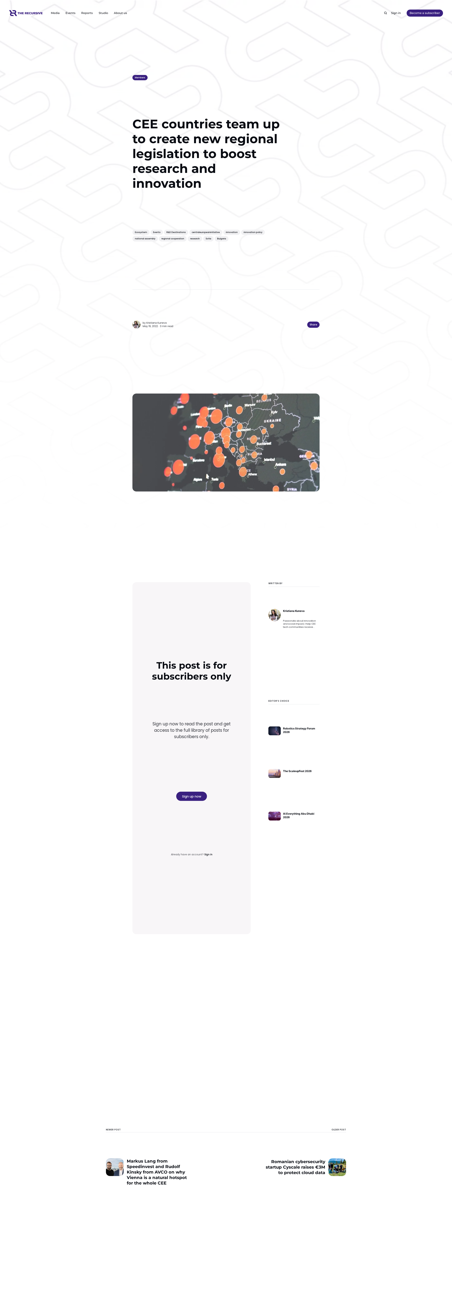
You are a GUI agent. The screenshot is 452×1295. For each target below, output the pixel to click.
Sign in (396, 13)
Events (70, 13)
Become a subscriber (425, 13)
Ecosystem (141, 232)
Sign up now (191, 796)
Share (313, 324)
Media (55, 13)
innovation (232, 232)
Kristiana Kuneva (156, 323)
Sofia (208, 238)
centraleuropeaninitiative (206, 232)
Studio (103, 13)
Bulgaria (221, 238)
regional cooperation (172, 238)
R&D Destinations (176, 232)
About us (120, 13)
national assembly (145, 238)
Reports (87, 13)
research (195, 238)
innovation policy (253, 232)
